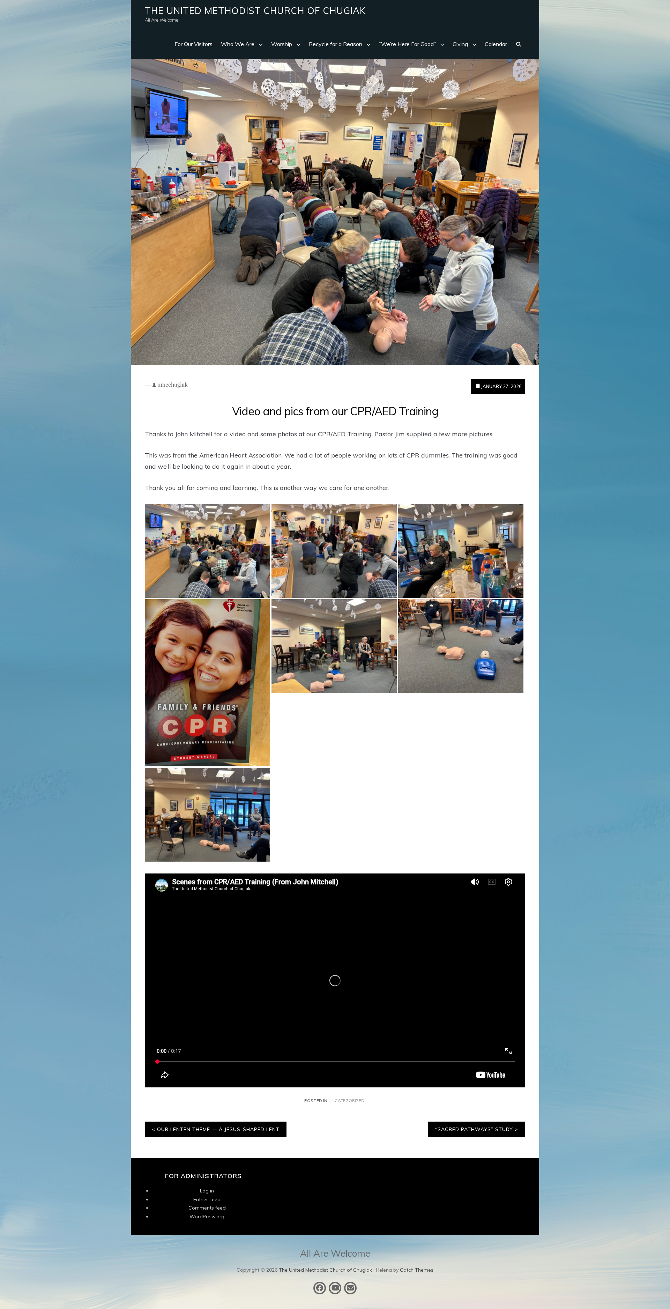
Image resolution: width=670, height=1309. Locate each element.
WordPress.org (206, 1216)
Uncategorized (346, 1100)
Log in (207, 1191)
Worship (281, 43)
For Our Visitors (193, 43)
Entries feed (207, 1199)
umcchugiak (172, 384)
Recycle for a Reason (335, 43)
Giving (460, 43)
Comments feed (207, 1208)
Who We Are (237, 43)
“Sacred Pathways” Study (474, 1129)
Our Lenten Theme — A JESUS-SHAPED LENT (218, 1129)
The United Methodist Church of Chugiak (255, 10)
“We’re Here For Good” (407, 43)
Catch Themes (416, 1270)
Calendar (496, 43)
